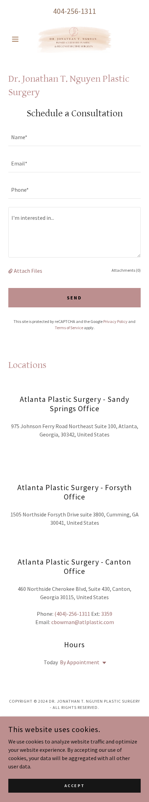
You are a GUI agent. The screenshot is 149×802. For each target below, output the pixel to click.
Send (74, 298)
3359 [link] (106, 613)
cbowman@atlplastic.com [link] (82, 622)
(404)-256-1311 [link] (72, 613)
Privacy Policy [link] (115, 321)
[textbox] (74, 137)
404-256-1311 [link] (74, 11)
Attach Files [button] (28, 270)
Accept (74, 785)
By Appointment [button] (79, 662)
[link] (74, 39)
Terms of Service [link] (69, 327)
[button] (18, 39)
